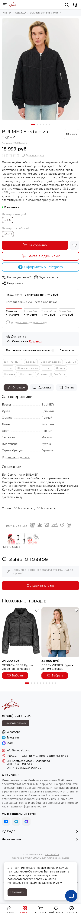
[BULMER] (71, 134)
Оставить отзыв (40, 586)
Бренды (31, 361)
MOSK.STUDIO (33, 857)
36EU (7, 220)
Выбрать (18, 675)
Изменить (35, 341)
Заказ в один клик (44, 256)
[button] (33, 124)
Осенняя (9, 374)
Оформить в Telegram (43, 267)
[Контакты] (75, 4)
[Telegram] (16, 821)
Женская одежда (27, 368)
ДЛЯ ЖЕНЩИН (12, 361)
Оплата (70, 387)
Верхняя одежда (51, 361)
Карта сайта (52, 854)
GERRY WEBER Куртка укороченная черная (18, 667)
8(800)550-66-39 (16, 716)
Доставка (44, 387)
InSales (65, 857)
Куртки (8, 368)
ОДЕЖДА (20, 12)
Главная (6, 12)
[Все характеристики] (16, 457)
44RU (8, 234)
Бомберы (59, 374)
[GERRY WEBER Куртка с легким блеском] (60, 632)
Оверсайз (26, 374)
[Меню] (4, 4)
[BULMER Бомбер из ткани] (40, 69)
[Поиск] (67, 4)
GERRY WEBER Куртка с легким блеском (58, 667)
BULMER (71, 361)
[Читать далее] (11, 546)
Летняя (60, 368)
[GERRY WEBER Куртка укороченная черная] (21, 632)
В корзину (38, 245)
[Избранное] (74, 245)
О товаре (18, 387)
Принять (17, 892)
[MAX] (26, 821)
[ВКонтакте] (6, 821)
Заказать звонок (16, 723)
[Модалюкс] (12, 4)
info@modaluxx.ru (18, 750)
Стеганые (42, 374)
